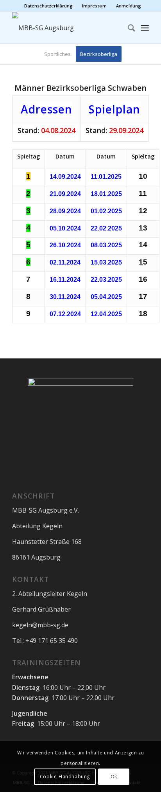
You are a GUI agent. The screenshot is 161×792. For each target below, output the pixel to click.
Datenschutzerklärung (48, 6)
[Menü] (145, 27)
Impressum (94, 6)
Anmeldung (128, 6)
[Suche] (127, 27)
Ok (114, 776)
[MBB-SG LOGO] (67, 27)
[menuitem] (48, 6)
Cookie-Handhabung (65, 776)
